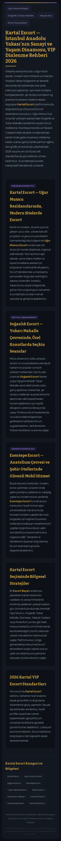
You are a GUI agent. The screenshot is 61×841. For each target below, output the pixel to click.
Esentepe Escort (33, 783)
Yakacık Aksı (46, 15)
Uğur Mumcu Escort (33, 776)
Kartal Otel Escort (37, 803)
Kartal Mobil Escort (15, 803)
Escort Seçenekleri (17, 22)
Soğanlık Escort (14, 783)
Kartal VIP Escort (37, 796)
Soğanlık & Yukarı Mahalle (21, 15)
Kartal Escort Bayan (16, 796)
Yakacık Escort (38, 790)
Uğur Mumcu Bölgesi (18, 8)
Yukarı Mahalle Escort (17, 790)
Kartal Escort (13, 776)
